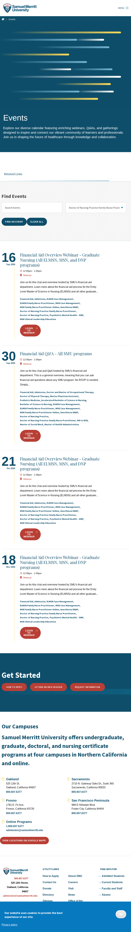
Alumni (106, 894)
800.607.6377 (14, 792)
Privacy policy (9, 924)
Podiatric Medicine (30, 400)
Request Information (87, 687)
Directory (48, 894)
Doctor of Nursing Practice (34, 315)
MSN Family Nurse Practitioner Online (39, 307)
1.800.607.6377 (15, 826)
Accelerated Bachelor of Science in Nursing (63, 400)
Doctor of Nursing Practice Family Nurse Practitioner (48, 311)
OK (121, 914)
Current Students (112, 882)
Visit (70, 888)
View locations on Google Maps (24, 840)
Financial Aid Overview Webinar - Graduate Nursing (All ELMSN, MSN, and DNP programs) (60, 260)
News (71, 894)
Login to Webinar (29, 330)
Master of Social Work (31, 424)
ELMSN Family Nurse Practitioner (37, 303)
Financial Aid (26, 299)
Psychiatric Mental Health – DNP (66, 315)
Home (3, 19)
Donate (47, 888)
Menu (121, 8)
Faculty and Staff (112, 888)
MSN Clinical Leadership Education (38, 319)
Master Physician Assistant (64, 396)
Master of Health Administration (61, 424)
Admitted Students (113, 876)
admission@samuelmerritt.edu (24, 830)
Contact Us (49, 882)
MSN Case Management (67, 303)
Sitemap (48, 900)
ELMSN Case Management (60, 299)
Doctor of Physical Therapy (34, 396)
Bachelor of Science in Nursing (36, 404)
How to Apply (14, 687)
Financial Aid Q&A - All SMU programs (56, 353)
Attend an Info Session (48, 687)
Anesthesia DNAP (69, 307)
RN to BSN (82, 420)
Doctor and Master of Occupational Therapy (70, 392)
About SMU (75, 876)
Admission (40, 299)
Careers (73, 882)
